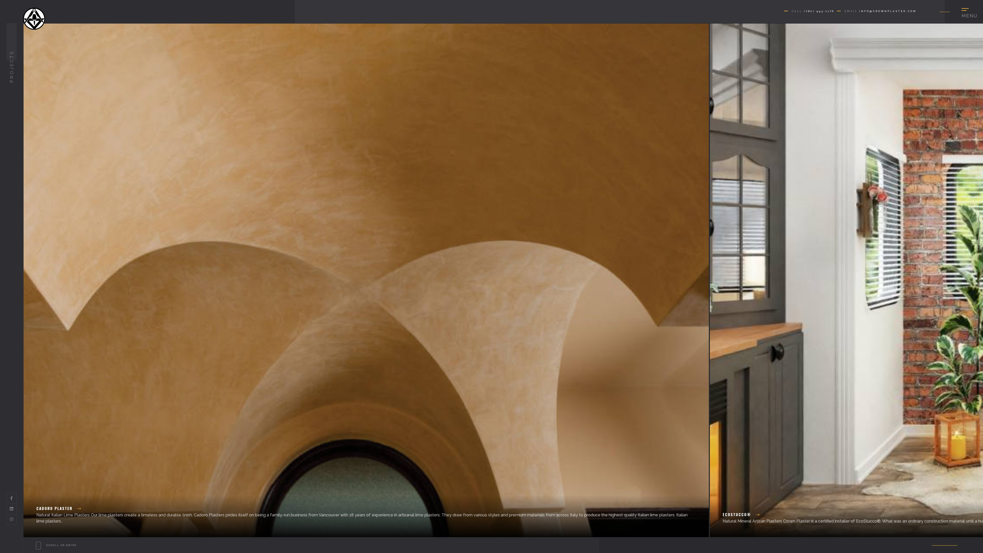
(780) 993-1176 (819, 11)
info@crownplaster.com (887, 11)
